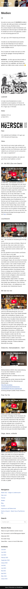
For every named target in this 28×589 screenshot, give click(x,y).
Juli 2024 (3, 549)
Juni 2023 (3, 555)
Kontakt (3, 505)
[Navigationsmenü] (25, 3)
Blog (2, 503)
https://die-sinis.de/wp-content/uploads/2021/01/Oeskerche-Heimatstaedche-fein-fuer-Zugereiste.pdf (11, 386)
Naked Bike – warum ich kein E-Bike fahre (12, 541)
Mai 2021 (3, 570)
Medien (3, 500)
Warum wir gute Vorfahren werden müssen (12, 530)
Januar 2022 (4, 562)
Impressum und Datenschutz (8, 508)
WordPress (20, 587)
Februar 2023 (4, 557)
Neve (6, 587)
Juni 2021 (3, 568)
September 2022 (5, 560)
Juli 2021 (3, 565)
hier (5, 214)
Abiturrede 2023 (5, 536)
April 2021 (3, 573)
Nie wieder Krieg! (5, 538)
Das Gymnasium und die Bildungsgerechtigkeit (13, 533)
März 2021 (4, 576)
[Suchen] (25, 521)
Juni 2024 (3, 552)
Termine (3, 498)
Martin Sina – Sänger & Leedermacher (11, 492)
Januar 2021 (4, 578)
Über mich (3, 495)
